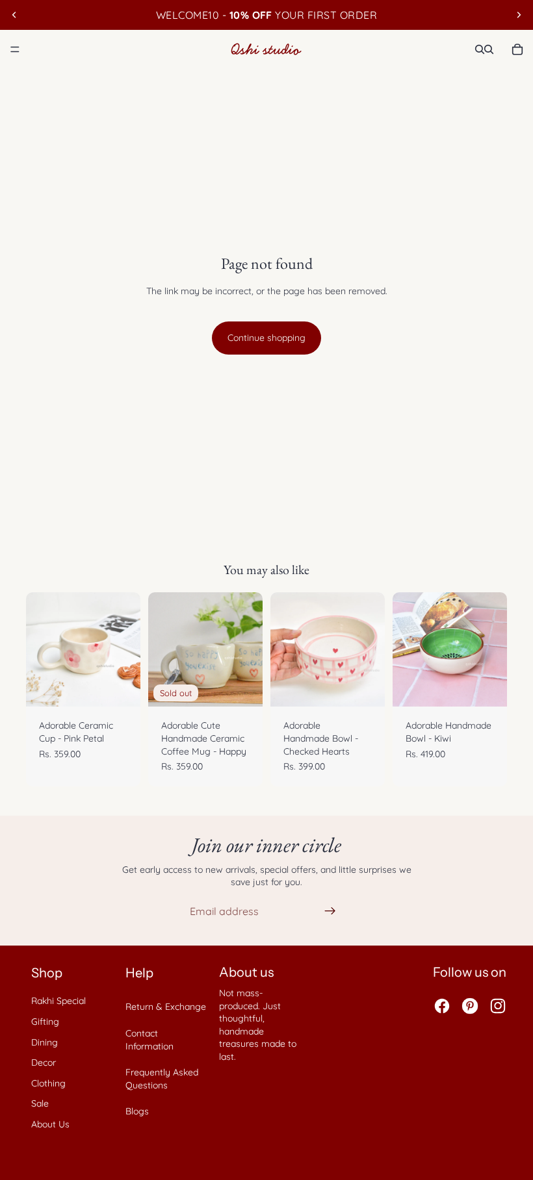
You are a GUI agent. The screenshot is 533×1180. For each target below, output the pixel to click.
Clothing (48, 1083)
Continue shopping (267, 338)
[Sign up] (330, 911)
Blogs (137, 1111)
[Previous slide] (14, 15)
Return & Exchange (165, 1006)
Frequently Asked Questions (161, 1078)
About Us (50, 1124)
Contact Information (149, 1039)
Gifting (45, 1021)
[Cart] (517, 49)
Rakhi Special (58, 1001)
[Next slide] (518, 15)
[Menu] (15, 49)
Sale (40, 1103)
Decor (43, 1062)
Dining (44, 1042)
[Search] (479, 49)
